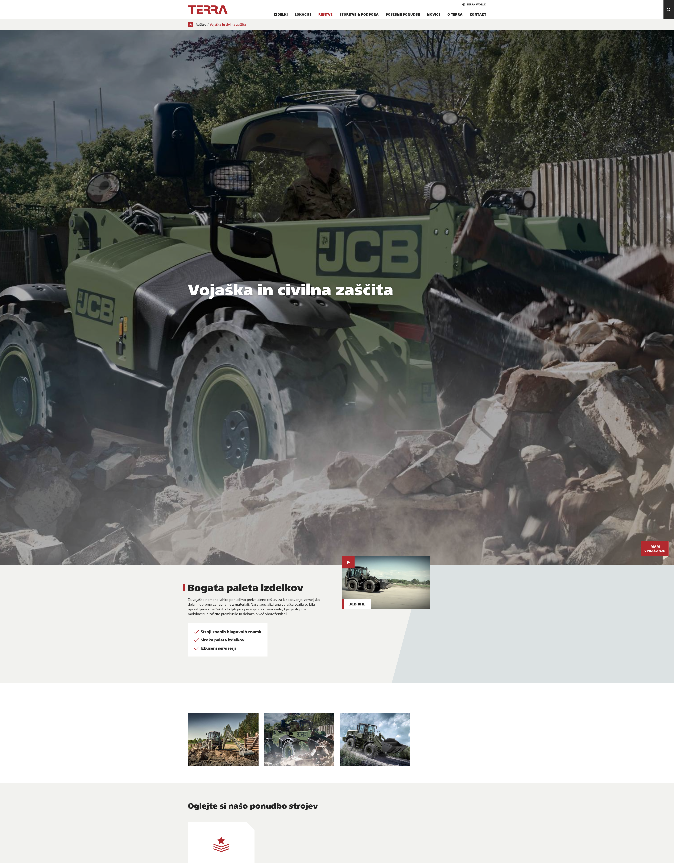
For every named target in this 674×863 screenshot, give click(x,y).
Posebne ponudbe (403, 14)
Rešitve (325, 14)
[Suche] (668, 9)
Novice (433, 14)
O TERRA (455, 14)
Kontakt (478, 14)
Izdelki (281, 14)
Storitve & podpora (359, 14)
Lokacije (303, 14)
